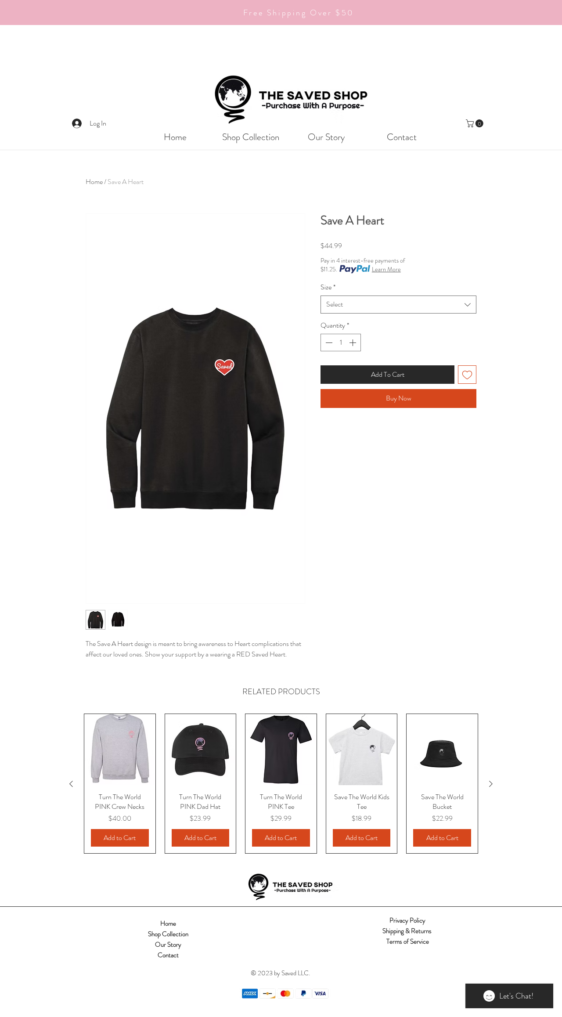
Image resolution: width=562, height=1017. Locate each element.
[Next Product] (491, 784)
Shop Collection (168, 934)
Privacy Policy (407, 920)
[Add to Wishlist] (467, 374)
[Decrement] (328, 342)
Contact (168, 955)
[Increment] (353, 342)
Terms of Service (407, 941)
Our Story (168, 944)
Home (94, 182)
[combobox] (398, 304)
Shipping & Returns (407, 931)
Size (328, 287)
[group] (281, 783)
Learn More (386, 269)
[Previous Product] (71, 784)
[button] (475, 123)
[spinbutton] (340, 342)
